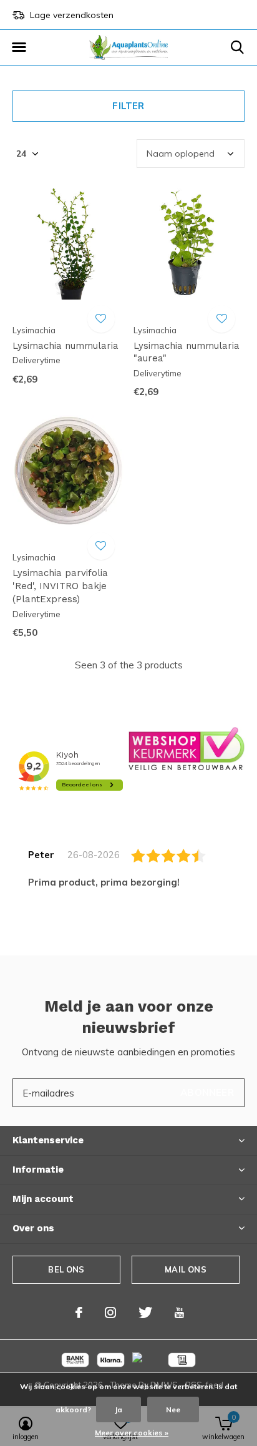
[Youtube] (179, 1312)
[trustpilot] (186, 748)
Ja (118, 1409)
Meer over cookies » (131, 1432)
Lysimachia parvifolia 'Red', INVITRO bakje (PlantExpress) (60, 586)
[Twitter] (145, 1312)
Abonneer (207, 1092)
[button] (18, 47)
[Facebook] (78, 1312)
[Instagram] (110, 1312)
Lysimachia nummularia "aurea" (186, 352)
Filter (128, 106)
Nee (173, 1409)
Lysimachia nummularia (65, 345)
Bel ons (66, 1269)
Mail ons (185, 1269)
